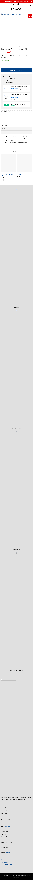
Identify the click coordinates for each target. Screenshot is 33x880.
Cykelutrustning (15, 46)
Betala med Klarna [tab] (6, 132)
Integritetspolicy (5, 862)
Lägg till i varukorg (17, 70)
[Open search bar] (5, 6)
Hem (2, 46)
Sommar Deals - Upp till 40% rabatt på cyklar (16, 1)
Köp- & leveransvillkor (6, 864)
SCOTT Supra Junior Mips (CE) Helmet (8, 175)
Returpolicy (3, 859)
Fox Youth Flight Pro (21, 174)
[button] (2, 7)
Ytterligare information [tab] (7, 128)
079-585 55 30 (8, 852)
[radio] (2, 180)
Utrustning (7, 46)
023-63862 (7, 826)
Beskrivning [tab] (5, 125)
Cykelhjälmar (23, 46)
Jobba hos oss (4, 867)
